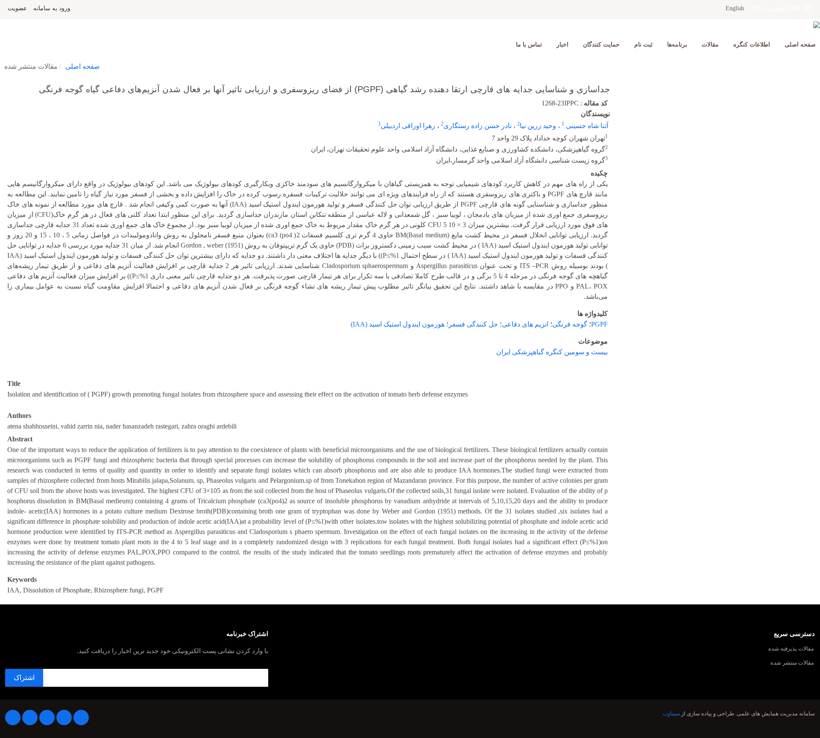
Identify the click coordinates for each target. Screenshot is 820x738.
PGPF (599, 324)
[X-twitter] (64, 717)
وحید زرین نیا (538, 125)
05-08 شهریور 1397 (778, 8)
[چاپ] (5, 83)
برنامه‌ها (677, 44)
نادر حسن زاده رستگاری (477, 125)
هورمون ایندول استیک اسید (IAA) (398, 324)
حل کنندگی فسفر (473, 324)
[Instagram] (30, 717)
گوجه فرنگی (569, 324)
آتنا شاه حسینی (586, 125)
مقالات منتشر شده (792, 663)
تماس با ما (529, 44)
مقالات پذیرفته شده (791, 649)
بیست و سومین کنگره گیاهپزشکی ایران (552, 352)
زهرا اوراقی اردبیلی (408, 125)
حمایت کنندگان (601, 44)
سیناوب (671, 714)
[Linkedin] (47, 717)
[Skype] (12, 717)
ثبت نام (643, 44)
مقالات (710, 44)
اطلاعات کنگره (751, 44)
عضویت (17, 8)
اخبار (562, 44)
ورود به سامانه (51, 8)
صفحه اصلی (800, 44)
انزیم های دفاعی (525, 324)
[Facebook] (81, 717)
